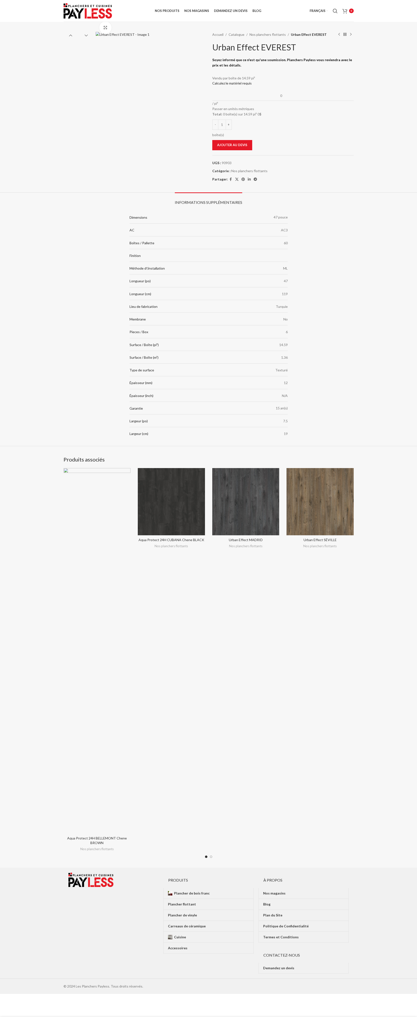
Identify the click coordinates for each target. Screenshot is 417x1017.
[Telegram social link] (255, 179)
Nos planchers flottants (268, 34)
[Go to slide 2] (211, 857)
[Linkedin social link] (249, 179)
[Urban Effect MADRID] (245, 501)
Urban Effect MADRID (246, 540)
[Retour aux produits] (345, 35)
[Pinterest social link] (243, 179)
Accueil (217, 34)
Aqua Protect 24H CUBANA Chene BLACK (171, 540)
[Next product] (351, 35)
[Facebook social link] (231, 179)
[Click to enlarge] (105, 27)
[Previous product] (339, 35)
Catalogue (236, 34)
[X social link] (237, 179)
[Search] (335, 11)
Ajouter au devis (232, 145)
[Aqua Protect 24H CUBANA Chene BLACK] (171, 501)
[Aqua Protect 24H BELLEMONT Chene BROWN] (97, 650)
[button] (71, 35)
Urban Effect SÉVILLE (320, 540)
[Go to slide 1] (206, 857)
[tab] (208, 199)
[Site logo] (88, 10)
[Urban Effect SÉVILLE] (320, 501)
